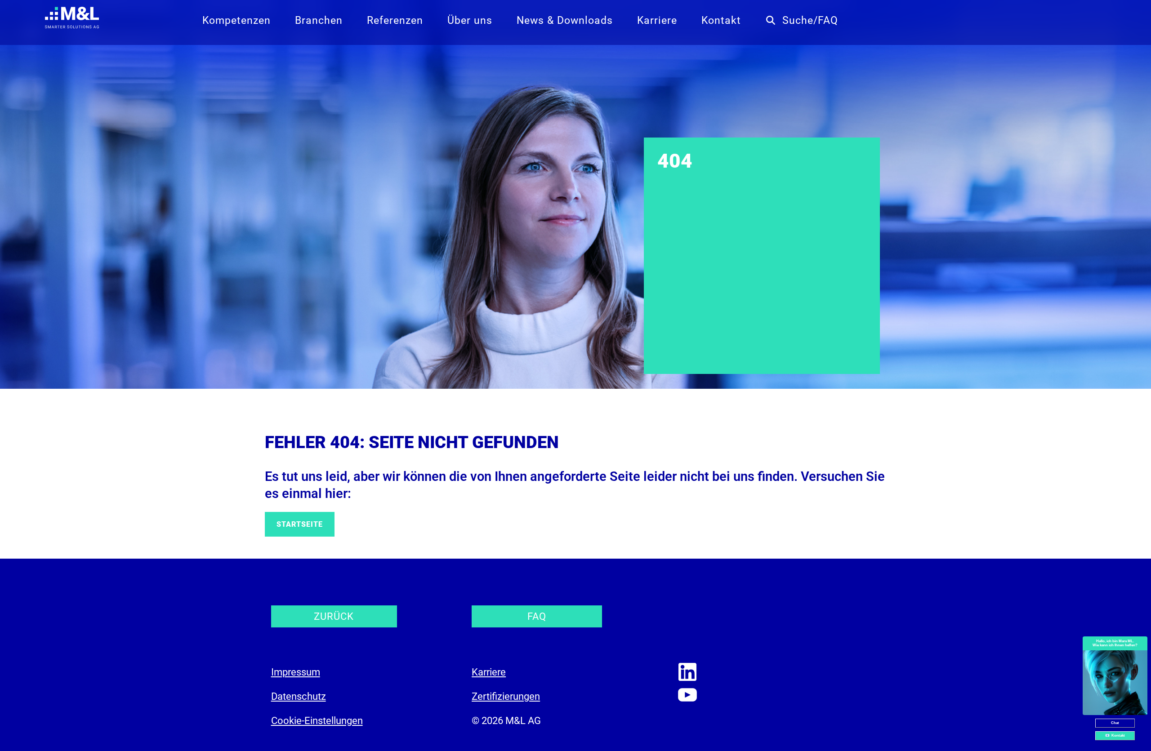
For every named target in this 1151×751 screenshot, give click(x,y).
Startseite (300, 524)
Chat (1115, 723)
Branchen (319, 20)
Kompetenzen (236, 20)
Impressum (295, 672)
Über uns (469, 20)
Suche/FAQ (810, 20)
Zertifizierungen (506, 696)
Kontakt (721, 20)
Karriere (657, 20)
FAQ (536, 616)
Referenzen (395, 20)
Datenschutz (298, 696)
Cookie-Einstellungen (317, 720)
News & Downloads (565, 20)
